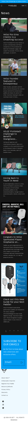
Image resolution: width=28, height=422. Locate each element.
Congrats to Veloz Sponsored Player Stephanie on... (12, 239)
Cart (24, 5)
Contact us (4, 395)
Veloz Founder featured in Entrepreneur (10, 81)
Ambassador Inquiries (8, 381)
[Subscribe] (22, 362)
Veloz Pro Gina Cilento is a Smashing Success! (13, 37)
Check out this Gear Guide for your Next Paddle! (13, 302)
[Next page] (22, 330)
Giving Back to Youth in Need (11, 179)
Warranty (4, 392)
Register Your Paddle (7, 384)
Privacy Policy (5, 389)
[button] (1, 5)
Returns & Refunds (7, 386)
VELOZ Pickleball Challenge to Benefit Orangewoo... (12, 135)
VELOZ (11, 417)
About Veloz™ (5, 378)
